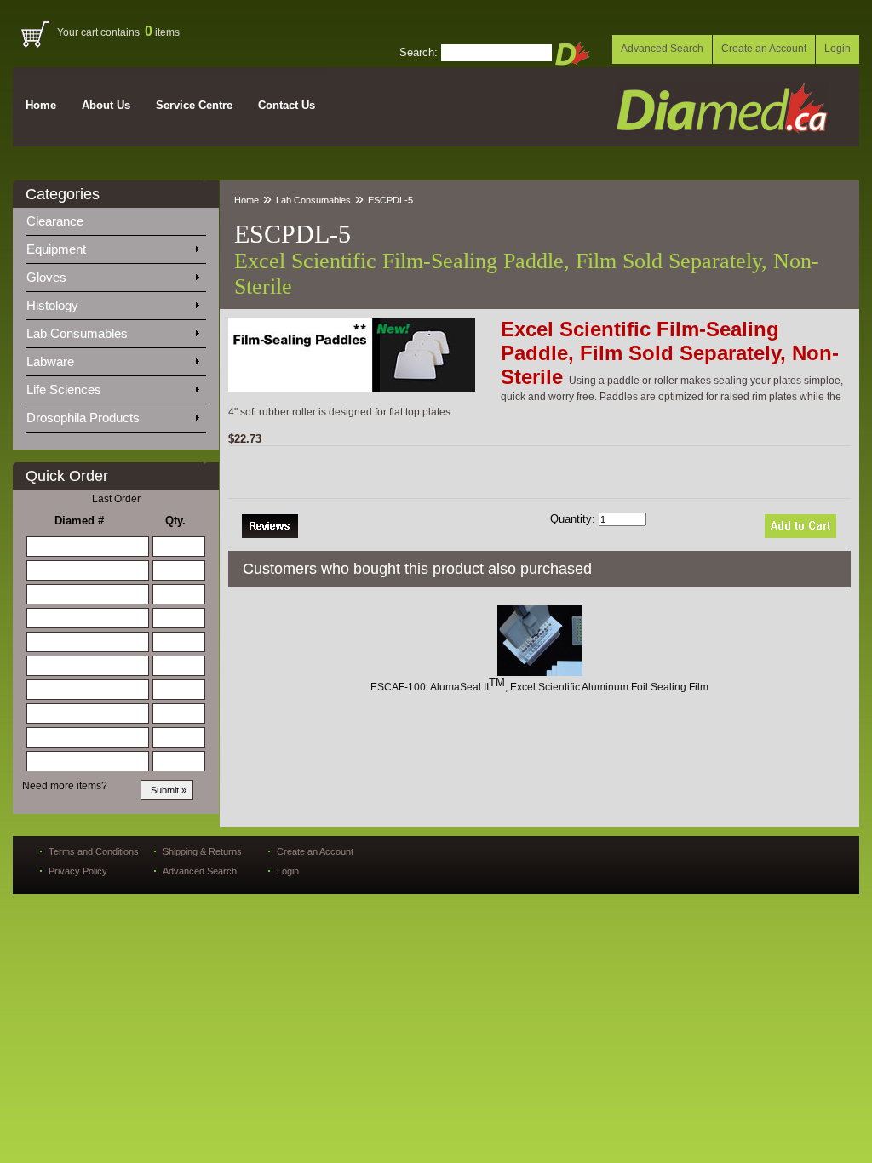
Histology (54, 305)
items (162, 32)
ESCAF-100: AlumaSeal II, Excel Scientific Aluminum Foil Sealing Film (539, 687)
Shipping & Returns (202, 851)
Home (41, 105)
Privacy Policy (78, 871)
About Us (106, 105)
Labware (51, 361)
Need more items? (64, 786)
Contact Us (286, 105)
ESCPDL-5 (390, 200)
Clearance (65, 221)
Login (837, 48)
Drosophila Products (84, 417)
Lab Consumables (78, 333)
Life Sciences (65, 389)
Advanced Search (662, 48)
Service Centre (194, 105)
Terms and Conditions (94, 851)
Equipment (57, 249)
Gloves (48, 277)
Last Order (116, 499)
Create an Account (763, 48)
